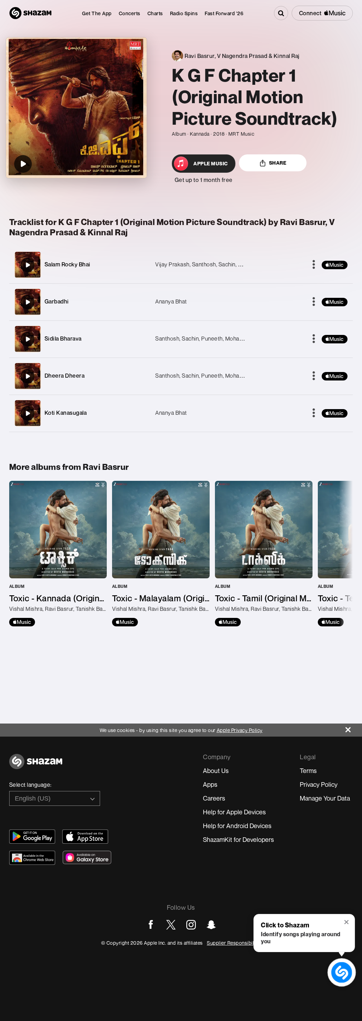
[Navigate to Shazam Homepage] (30, 13)
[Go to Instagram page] (191, 924)
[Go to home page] (35, 765)
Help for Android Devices (237, 826)
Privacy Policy (319, 784)
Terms (308, 770)
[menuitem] (96, 13)
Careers (214, 798)
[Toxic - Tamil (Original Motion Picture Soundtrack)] (264, 553)
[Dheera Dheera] (28, 376)
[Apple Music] (22, 622)
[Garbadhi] (28, 302)
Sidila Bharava (63, 338)
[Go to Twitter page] (171, 924)
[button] (347, 922)
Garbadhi (57, 301)
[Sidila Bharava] (28, 339)
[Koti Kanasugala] (28, 413)
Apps (210, 784)
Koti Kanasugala (66, 412)
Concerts (129, 13)
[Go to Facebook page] (151, 924)
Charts (155, 13)
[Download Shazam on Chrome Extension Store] (32, 858)
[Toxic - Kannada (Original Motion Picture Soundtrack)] (58, 553)
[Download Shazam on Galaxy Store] (87, 857)
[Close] (353, 728)
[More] (313, 265)
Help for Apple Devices (234, 812)
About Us (216, 770)
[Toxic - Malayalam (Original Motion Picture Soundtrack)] (161, 553)
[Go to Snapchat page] (211, 924)
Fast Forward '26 (224, 13)
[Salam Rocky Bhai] (28, 265)
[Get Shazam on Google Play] (32, 837)
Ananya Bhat (171, 301)
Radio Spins (184, 13)
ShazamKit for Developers (238, 839)
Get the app (97, 13)
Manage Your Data (325, 798)
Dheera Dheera (65, 375)
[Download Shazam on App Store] (85, 837)
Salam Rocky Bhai (67, 264)
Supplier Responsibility (233, 943)
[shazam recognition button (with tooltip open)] (341, 972)
